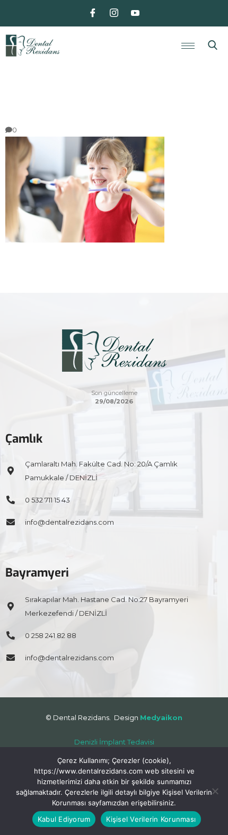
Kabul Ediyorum (64, 819)
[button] (213, 45)
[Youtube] (135, 13)
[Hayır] (214, 791)
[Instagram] (114, 13)
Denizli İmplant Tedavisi (114, 742)
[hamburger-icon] (188, 46)
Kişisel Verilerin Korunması (151, 819)
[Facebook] (93, 13)
